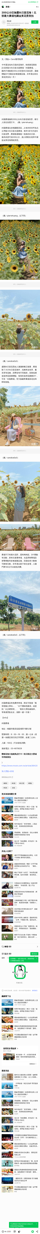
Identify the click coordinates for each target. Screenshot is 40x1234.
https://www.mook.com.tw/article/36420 (19, 766)
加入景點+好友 (8, 771)
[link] (15, 1231)
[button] (6, 1231)
